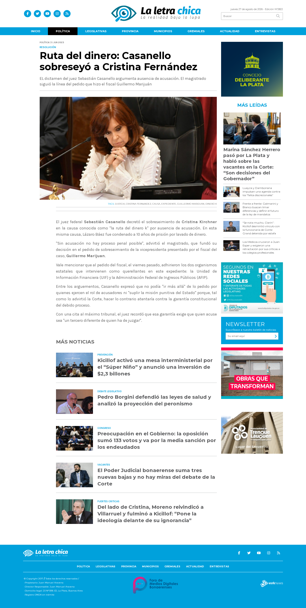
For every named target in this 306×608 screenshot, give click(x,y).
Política (63, 31)
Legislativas (95, 31)
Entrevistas (265, 31)
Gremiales (196, 31)
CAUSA (156, 203)
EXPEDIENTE (168, 203)
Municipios (163, 31)
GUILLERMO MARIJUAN (190, 203)
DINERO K (211, 203)
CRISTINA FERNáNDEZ (138, 203)
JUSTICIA (120, 203)
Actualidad (229, 31)
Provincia (130, 31)
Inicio (35, 31)
